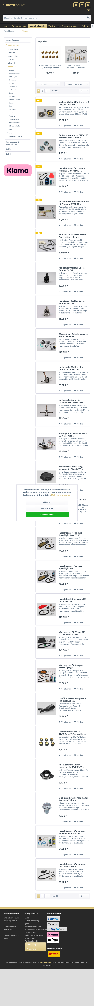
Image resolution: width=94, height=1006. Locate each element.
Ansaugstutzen (14, 73)
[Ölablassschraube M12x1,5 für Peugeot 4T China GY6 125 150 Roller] (46, 808)
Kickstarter (13, 83)
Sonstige (12, 113)
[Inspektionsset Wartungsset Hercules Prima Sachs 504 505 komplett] (46, 841)
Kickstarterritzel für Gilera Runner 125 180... (72, 302)
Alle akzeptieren (47, 514)
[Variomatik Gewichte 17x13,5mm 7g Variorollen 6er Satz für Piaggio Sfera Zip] (46, 742)
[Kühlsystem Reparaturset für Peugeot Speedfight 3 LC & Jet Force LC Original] (46, 245)
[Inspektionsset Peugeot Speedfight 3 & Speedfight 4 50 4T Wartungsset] (46, 576)
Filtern (44, 84)
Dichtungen (13, 77)
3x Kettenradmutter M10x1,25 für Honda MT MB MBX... (73, 136)
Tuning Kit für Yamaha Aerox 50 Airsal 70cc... (73, 434)
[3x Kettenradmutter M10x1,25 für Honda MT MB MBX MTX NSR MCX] (46, 145)
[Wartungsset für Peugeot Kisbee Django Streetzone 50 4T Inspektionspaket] (46, 675)
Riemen (11, 103)
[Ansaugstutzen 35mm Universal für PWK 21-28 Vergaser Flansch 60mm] (46, 775)
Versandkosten (45, 962)
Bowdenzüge (12, 56)
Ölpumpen (12, 109)
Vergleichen (66, 126)
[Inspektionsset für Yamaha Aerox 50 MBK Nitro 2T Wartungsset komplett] (46, 178)
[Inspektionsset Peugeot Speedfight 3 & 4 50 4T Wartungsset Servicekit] (46, 543)
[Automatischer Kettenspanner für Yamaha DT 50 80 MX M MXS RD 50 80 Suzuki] (46, 212)
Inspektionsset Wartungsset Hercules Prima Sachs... (72, 832)
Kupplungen (13, 86)
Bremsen (11, 52)
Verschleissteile (12, 45)
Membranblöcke (14, 100)
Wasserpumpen (14, 123)
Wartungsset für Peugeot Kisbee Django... (71, 666)
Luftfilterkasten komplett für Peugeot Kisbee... (73, 699)
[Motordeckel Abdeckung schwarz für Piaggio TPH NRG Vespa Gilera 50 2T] (46, 477)
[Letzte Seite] (47, 91)
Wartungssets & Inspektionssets (12, 143)
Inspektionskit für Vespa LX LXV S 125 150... (72, 600)
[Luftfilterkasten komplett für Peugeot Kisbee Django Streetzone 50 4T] (46, 708)
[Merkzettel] (81, 4)
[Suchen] (88, 17)
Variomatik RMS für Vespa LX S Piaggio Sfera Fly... (74, 103)
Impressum (30, 938)
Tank (9, 133)
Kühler (11, 93)
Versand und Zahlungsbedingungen (34, 933)
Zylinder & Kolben (15, 126)
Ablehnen (47, 502)
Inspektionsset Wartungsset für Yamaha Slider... (72, 865)
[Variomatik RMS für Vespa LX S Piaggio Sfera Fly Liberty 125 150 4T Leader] (46, 112)
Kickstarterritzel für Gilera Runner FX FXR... (72, 269)
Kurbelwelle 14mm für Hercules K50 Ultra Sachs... (72, 401)
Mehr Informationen (61, 495)
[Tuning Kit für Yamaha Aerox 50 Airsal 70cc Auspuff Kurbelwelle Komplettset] (46, 443)
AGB (27, 918)
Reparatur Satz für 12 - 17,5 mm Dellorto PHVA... (76, 66)
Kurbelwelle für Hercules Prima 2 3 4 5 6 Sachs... (71, 368)
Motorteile (11, 66)
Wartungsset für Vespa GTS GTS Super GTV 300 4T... (72, 633)
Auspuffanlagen (12, 40)
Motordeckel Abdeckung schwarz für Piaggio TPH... (71, 467)
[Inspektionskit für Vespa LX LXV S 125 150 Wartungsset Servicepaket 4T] (46, 609)
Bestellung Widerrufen (31, 947)
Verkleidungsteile (14, 136)
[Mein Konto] (87, 4)
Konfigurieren (47, 508)
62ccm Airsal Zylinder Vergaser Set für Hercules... (73, 335)
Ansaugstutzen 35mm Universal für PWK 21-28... (71, 766)
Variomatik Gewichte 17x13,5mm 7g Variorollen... (72, 732)
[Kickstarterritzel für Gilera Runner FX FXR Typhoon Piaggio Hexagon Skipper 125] (46, 278)
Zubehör (9, 154)
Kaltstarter (12, 80)
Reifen (9, 149)
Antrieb (11, 70)
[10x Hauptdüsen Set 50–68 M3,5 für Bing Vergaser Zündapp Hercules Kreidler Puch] (50, 54)
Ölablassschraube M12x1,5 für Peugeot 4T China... (73, 799)
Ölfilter (11, 106)
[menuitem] (75, 4)
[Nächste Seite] (43, 91)
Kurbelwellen (13, 90)
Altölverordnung (32, 921)
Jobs (27, 923)
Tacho (9, 129)
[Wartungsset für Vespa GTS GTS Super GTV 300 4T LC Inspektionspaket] (46, 642)
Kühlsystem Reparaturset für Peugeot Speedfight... (73, 235)
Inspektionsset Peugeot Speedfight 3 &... (70, 567)
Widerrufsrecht (31, 941)
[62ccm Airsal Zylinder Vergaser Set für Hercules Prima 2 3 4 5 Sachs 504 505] (46, 344)
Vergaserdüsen (14, 119)
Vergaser (12, 116)
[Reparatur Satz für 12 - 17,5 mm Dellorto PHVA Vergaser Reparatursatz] (76, 54)
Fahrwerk (11, 63)
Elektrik (10, 59)
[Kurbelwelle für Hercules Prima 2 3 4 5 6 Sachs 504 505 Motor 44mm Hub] (46, 377)
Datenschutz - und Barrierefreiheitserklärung (35, 928)
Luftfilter (12, 96)
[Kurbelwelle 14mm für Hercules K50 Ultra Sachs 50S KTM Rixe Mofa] (46, 410)
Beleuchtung (12, 49)
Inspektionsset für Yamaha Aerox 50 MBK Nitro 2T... (72, 169)
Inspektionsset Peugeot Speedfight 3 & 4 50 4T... (70, 534)
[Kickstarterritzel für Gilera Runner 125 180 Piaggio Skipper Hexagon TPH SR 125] (46, 311)
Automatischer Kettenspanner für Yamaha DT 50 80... (74, 202)
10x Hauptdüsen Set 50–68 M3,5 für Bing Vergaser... (50, 66)
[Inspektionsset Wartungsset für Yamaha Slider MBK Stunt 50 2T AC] (46, 874)
